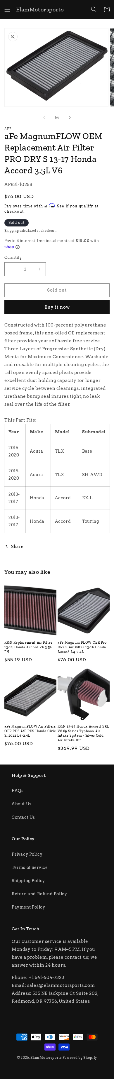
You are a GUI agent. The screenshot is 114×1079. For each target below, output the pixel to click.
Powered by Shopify (80, 1058)
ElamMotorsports (46, 1058)
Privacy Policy (27, 854)
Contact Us (23, 817)
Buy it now (57, 307)
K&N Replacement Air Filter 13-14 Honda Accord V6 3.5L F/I (28, 647)
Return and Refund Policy (39, 894)
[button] (7, 9)
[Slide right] (69, 117)
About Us (22, 803)
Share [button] (17, 546)
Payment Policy (28, 907)
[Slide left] (44, 117)
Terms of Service (30, 867)
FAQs (17, 790)
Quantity (13, 257)
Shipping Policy (28, 880)
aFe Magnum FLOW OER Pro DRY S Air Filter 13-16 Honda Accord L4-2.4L (82, 647)
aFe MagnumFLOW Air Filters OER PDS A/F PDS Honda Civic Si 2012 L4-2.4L (30, 731)
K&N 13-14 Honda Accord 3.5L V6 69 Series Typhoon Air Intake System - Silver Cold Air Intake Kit (83, 733)
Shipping (11, 230)
